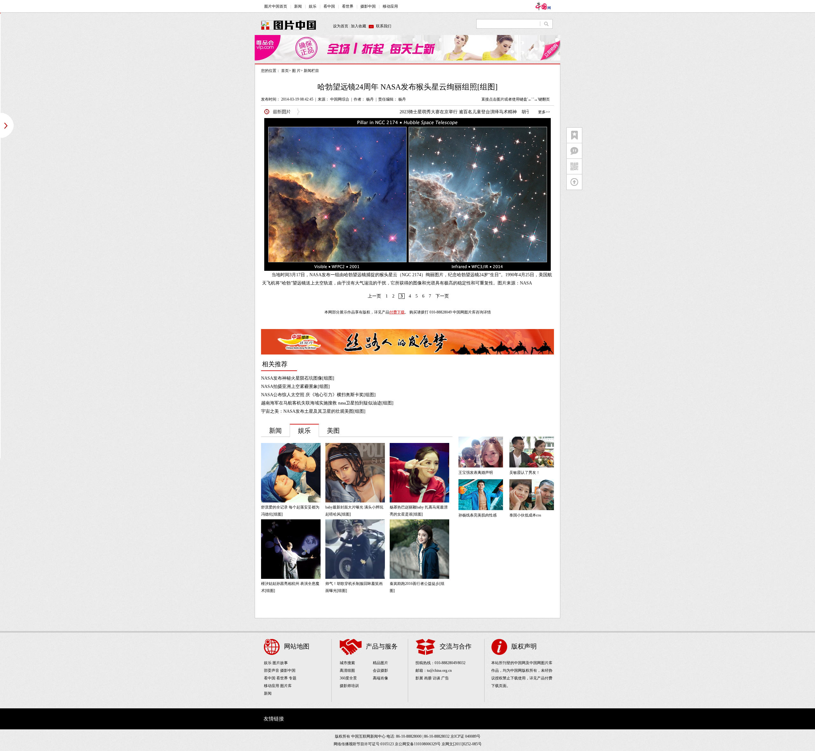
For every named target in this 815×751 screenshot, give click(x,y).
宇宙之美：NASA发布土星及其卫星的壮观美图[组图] (313, 411)
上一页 (374, 296)
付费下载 (397, 312)
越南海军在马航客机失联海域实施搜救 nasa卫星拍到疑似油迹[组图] (327, 403)
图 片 (296, 70)
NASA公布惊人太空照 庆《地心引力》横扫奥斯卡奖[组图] (318, 394)
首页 (285, 70)
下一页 (442, 296)
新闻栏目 (311, 70)
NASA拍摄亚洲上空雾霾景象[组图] (295, 386)
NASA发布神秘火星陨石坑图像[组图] (297, 378)
